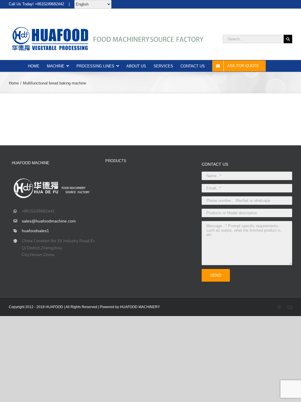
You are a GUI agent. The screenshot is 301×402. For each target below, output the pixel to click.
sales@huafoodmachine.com (49, 221)
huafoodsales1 (35, 230)
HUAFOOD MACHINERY (140, 307)
